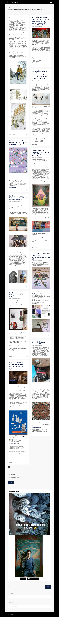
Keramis (46, 82)
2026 (10, 17)
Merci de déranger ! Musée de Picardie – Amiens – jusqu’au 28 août (16, 365)
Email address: (11, 474)
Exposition (40, 26)
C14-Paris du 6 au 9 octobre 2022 (38, 343)
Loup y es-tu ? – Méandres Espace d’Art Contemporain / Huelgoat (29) (41, 256)
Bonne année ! (18, 18)
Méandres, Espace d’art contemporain (40, 293)
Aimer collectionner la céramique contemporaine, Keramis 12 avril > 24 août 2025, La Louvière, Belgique (41, 75)
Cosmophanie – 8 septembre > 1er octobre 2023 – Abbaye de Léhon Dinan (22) (40, 153)
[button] (29, 514)
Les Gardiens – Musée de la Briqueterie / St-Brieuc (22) (18, 295)
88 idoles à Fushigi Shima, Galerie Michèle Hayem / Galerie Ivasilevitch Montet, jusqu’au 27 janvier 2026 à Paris (41, 21)
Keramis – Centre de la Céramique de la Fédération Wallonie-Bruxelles (40, 139)
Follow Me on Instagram (33, 578)
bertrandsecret (13, 18)
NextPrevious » (9, 467)
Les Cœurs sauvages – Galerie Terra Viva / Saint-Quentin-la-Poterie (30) (18, 198)
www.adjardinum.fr (13, 187)
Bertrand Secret (12, 2)
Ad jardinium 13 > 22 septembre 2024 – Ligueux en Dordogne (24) (18, 143)
